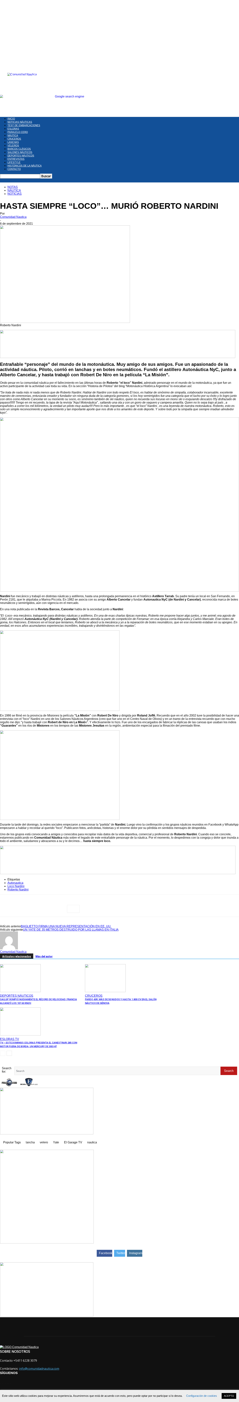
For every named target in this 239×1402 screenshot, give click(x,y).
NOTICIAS (14, 193)
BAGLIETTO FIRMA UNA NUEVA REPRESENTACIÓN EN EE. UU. (66, 926)
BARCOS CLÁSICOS (19, 149)
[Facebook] (6, 909)
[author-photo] (9, 948)
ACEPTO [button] (229, 1396)
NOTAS (12, 187)
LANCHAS (13, 142)
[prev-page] (2, 1053)
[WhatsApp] (33, 909)
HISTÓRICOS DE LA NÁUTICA (24, 165)
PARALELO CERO (17, 132)
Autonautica (15, 882)
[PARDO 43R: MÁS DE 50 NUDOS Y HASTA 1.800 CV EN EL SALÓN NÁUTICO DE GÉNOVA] (105, 991)
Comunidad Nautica (13, 216)
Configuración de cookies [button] (201, 1395)
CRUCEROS (14, 138)
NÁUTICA (12, 135)
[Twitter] (19, 909)
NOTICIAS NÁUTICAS (19, 122)
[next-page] (9, 1053)
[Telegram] (46, 909)
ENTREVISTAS (15, 159)
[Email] (60, 909)
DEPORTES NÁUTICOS (20, 155)
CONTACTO (14, 169)
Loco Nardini (15, 886)
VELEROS (13, 145)
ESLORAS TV (9, 1039)
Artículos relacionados (16, 956)
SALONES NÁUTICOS (19, 152)
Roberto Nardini (18, 889)
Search (229, 1070)
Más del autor (44, 956)
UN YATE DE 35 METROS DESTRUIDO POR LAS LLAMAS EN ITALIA (71, 929)
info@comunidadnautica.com (39, 1369)
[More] (73, 909)
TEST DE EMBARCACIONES (23, 125)
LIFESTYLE (14, 162)
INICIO (11, 118)
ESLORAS (13, 128)
